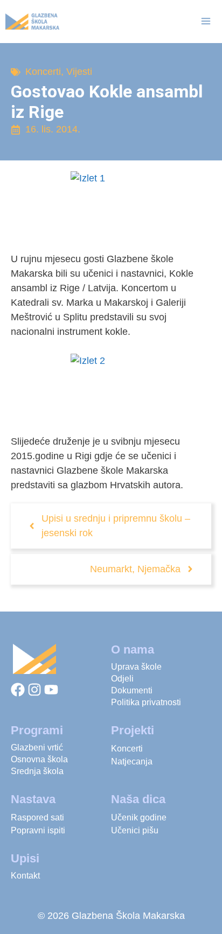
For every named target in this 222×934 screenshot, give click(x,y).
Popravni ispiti (38, 830)
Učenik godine (138, 817)
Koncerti (43, 71)
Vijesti (79, 71)
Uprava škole (136, 666)
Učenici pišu (134, 830)
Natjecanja (131, 761)
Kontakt (25, 875)
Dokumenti (131, 690)
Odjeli (122, 678)
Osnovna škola (39, 759)
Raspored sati (37, 817)
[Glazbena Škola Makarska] (32, 21)
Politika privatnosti (146, 702)
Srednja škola (37, 771)
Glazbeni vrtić (37, 747)
